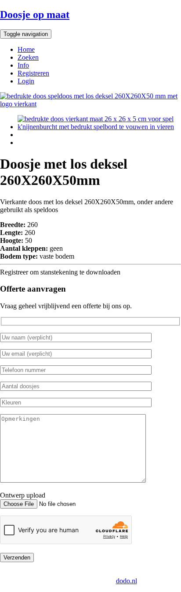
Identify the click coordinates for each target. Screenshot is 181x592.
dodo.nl (126, 581)
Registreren (33, 73)
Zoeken (28, 57)
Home (26, 49)
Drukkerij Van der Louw (42, 573)
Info (23, 65)
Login (26, 81)
